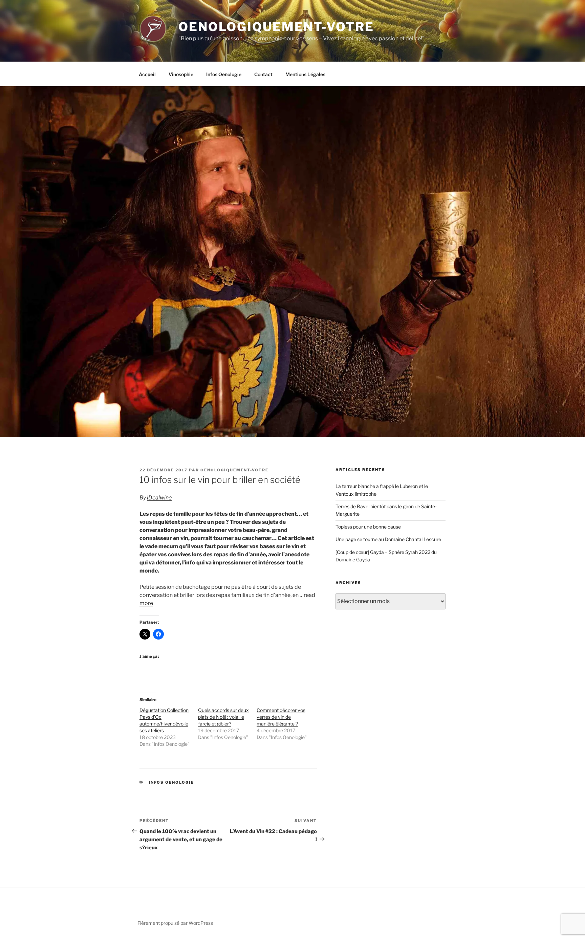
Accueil (147, 74)
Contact (263, 74)
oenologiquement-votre (234, 470)
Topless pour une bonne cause (368, 527)
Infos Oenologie (223, 74)
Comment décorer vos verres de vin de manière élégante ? (281, 716)
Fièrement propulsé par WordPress (175, 923)
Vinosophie (181, 74)
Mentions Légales (305, 74)
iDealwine (159, 497)
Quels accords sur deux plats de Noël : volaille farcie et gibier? (223, 716)
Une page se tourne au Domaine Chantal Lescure (388, 539)
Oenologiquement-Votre (276, 26)
